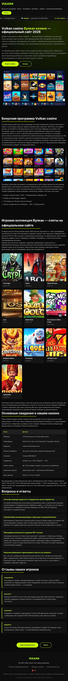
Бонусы (25, 64)
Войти (46, 645)
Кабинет (6, 13)
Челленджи (26, 9)
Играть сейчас (10, 64)
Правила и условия (38, 667)
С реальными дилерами (54, 9)
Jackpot (42, 9)
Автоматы (34, 9)
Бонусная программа (9, 9)
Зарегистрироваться (27, 645)
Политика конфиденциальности (19, 667)
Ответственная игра (52, 667)
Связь (19, 9)
